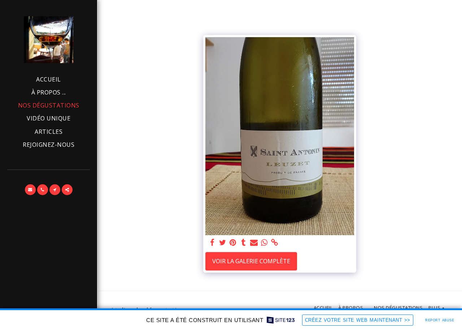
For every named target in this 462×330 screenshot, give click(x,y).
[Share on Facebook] (212, 243)
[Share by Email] (254, 243)
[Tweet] (222, 243)
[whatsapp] (264, 243)
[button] (30, 189)
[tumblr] (243, 243)
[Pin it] (233, 243)
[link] (275, 243)
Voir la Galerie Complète (251, 261)
